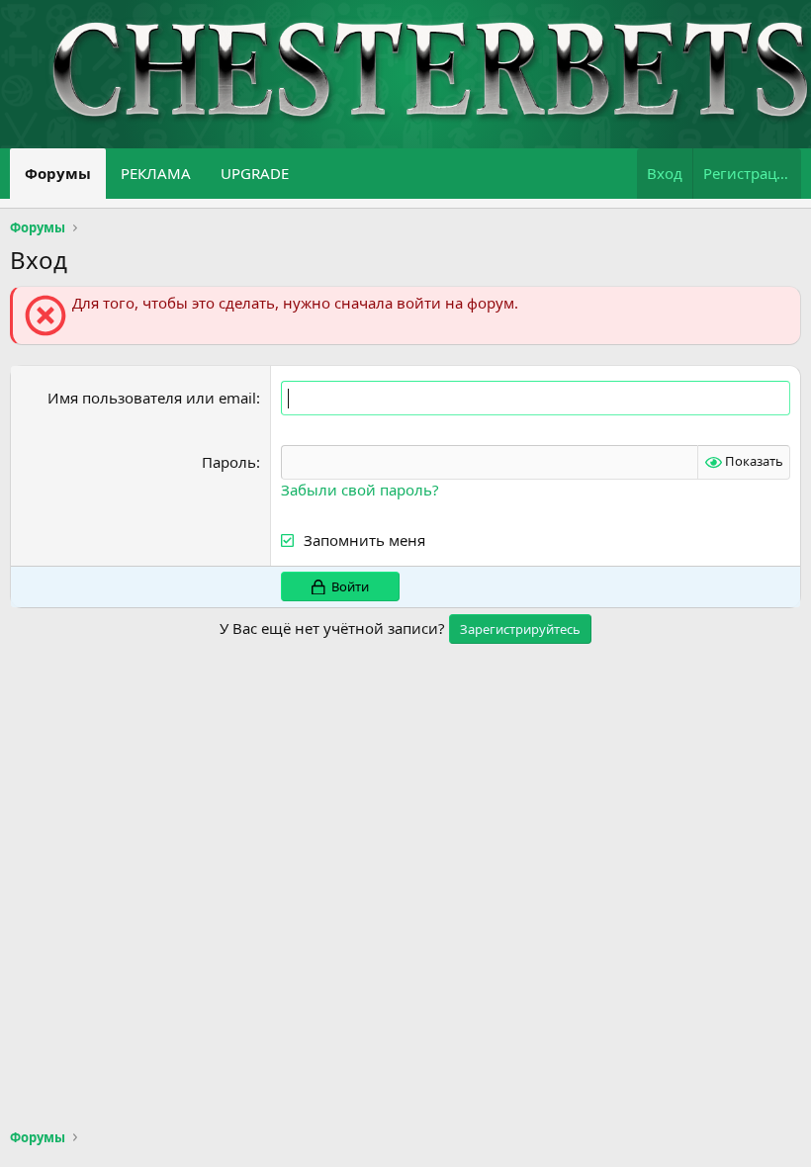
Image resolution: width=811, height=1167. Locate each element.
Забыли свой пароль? (360, 489)
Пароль (229, 462)
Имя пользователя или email (151, 397)
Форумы (58, 173)
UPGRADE (255, 173)
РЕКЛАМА (156, 173)
